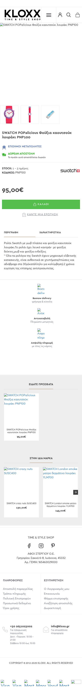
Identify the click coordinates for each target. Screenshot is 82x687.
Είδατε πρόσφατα (41, 384)
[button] (6, 492)
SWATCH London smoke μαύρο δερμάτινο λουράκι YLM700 (60, 504)
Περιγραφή (11, 232)
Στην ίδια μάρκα (41, 458)
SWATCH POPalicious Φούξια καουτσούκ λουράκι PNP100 (21, 431)
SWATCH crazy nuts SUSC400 (21, 503)
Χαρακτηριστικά (50, 232)
